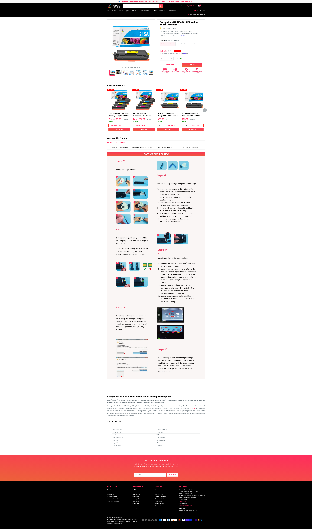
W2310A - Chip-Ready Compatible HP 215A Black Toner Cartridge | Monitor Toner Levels (191, 115)
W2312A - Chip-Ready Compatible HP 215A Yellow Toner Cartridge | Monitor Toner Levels (168, 115)
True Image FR (135, 499)
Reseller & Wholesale (161, 499)
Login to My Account (112, 499)
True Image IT (135, 508)
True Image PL (135, 506)
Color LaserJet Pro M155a (165, 147)
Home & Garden (159, 11)
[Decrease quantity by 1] (161, 58)
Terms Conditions (160, 503)
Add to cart (170, 64)
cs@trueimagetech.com (197, 14)
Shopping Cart (111, 494)
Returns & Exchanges (160, 496)
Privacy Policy (158, 501)
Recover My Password (113, 501)
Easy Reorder (110, 492)
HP (108, 11)
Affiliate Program (136, 494)
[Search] (161, 6)
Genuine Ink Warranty (161, 508)
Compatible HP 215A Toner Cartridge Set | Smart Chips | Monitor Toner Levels (119, 115)
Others (134, 11)
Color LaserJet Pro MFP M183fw (142, 147)
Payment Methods (160, 506)
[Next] (205, 110)
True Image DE (135, 496)
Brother (114, 11)
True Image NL (135, 501)
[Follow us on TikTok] (155, 520)
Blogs (156, 490)
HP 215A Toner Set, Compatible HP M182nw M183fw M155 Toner (142, 115)
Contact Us (134, 492)
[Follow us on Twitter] (146, 520)
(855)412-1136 (200, 11)
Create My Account (112, 496)
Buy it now (192, 64)
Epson (127, 11)
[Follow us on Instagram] (149, 520)
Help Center (172, 11)
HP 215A (192, 408)
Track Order (110, 490)
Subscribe (172, 474)
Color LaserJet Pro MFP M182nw (118, 147)
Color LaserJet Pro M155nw (189, 147)
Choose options (116, 125)
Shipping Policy (159, 494)
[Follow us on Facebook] (143, 520)
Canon (121, 11)
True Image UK (135, 503)
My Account (189, 7)
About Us (134, 490)
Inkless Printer (145, 11)
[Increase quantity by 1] (171, 58)
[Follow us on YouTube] (152, 520)
